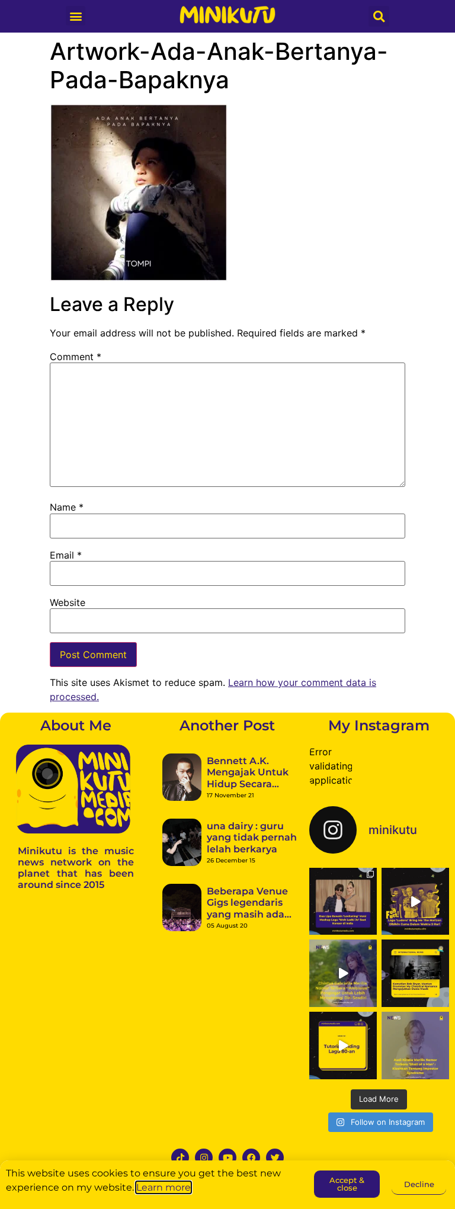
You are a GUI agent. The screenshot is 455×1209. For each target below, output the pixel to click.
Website (67, 602)
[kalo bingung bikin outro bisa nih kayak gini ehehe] (343, 1045)
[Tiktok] (180, 1157)
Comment (75, 356)
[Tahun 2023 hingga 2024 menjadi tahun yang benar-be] (415, 1045)
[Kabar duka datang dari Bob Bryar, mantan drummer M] (415, 973)
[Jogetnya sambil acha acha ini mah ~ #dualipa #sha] (343, 901)
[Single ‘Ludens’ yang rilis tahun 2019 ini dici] (415, 901)
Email (66, 555)
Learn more (163, 1187)
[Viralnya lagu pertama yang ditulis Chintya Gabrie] (343, 973)
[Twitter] (275, 1157)
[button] (75, 15)
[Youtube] (227, 1157)
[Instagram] (204, 1157)
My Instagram (379, 725)
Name (67, 507)
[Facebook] (251, 1157)
